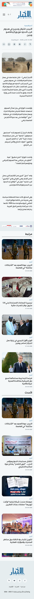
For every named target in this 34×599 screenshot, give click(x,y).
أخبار (30, 262)
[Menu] (4, 15)
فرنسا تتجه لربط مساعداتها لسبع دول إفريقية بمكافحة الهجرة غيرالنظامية (18, 381)
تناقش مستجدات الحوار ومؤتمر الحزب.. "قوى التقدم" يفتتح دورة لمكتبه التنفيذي (18, 464)
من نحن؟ (23, 586)
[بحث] (8, 14)
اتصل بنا (17, 586)
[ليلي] (11, 15)
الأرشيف (11, 586)
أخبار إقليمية (28, 25)
